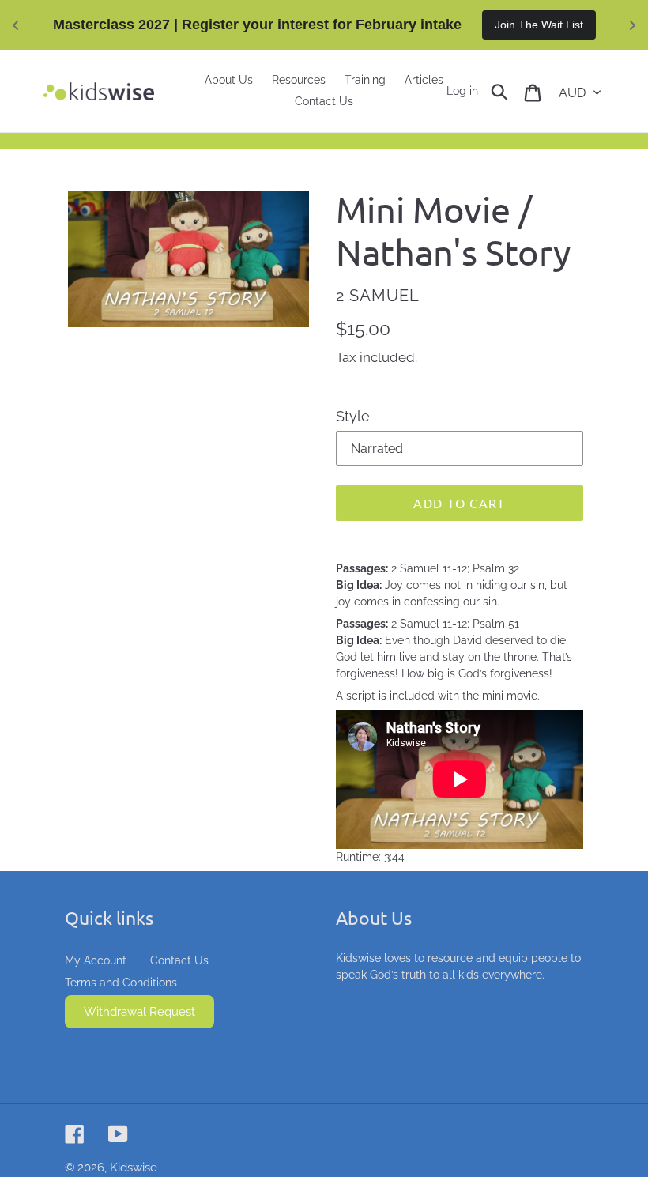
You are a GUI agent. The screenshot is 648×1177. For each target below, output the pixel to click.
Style (353, 416)
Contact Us (179, 960)
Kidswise (133, 1167)
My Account (95, 960)
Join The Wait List (539, 24)
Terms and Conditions (121, 982)
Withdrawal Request (139, 1012)
